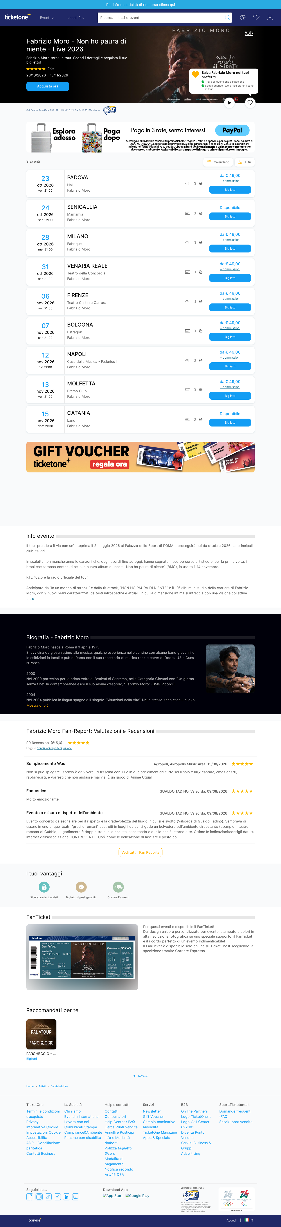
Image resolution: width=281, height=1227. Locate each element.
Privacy (32, 1122)
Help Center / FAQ (120, 1122)
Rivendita (150, 1127)
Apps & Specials (156, 1137)
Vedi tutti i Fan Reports (140, 852)
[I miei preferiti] (256, 17)
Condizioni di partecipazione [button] (54, 748)
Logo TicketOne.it (196, 1116)
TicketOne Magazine (160, 1132)
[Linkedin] (66, 1196)
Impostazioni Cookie (43, 1132)
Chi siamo (72, 1111)
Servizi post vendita (235, 1122)
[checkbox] (250, 103)
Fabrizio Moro (59, 1086)
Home (30, 1086)
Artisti (42, 1086)
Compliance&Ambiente (83, 1132)
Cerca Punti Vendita (121, 1127)
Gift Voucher (153, 1116)
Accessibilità (36, 1137)
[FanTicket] (249, 33)
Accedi (231, 1220)
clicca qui (167, 4)
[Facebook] (29, 1196)
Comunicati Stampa (80, 1127)
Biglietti (230, 189)
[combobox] (160, 18)
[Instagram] (39, 1196)
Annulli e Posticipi (119, 1132)
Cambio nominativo (159, 1122)
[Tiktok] (48, 1196)
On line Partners (194, 1111)
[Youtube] (75, 1196)
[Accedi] (270, 17)
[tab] (218, 162)
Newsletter (152, 1111)
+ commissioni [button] (230, 181)
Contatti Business (40, 1153)
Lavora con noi (76, 1122)
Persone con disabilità (82, 1137)
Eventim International (81, 1116)
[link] (160, 183)
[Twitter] (57, 1196)
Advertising (190, 1153)
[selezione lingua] (242, 17)
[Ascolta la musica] (229, 103)
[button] (140, 1076)
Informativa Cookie (42, 1127)
